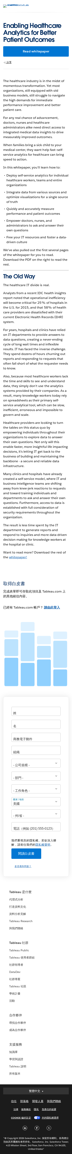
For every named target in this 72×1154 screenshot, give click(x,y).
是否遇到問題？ (23, 866)
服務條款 (26, 1109)
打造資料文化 (17, 906)
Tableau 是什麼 (20, 892)
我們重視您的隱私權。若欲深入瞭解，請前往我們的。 (33, 842)
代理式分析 (16, 899)
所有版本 (14, 1073)
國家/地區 (18, 799)
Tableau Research (21, 921)
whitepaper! (18, 557)
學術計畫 (14, 993)
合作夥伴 (15, 1015)
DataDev (14, 972)
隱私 (36, 1109)
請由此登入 (52, 607)
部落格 (24, 1101)
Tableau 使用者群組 (22, 957)
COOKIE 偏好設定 (21, 1117)
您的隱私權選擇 (50, 1117)
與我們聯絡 (16, 928)
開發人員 (37, 1101)
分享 (9, 62)
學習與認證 (16, 1059)
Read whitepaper (36, 51)
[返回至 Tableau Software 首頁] (17, 4)
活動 (12, 1001)
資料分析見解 (17, 914)
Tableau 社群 (18, 943)
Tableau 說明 (17, 1066)
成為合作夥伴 (17, 1030)
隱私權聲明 (42, 844)
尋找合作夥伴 (17, 1023)
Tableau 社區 (17, 986)
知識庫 (13, 1052)
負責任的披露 (49, 1109)
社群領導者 (16, 965)
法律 (15, 1109)
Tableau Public (19, 950)
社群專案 (14, 979)
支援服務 (15, 1044)
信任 (14, 1101)
